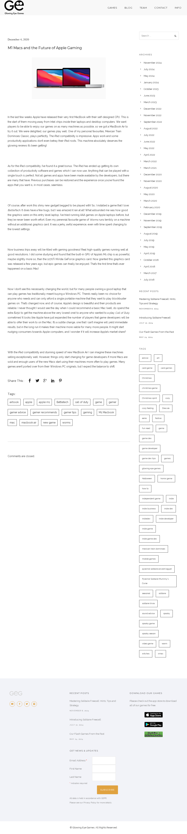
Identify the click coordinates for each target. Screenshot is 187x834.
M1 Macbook (106, 412)
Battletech (62, 402)
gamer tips (70, 412)
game (98, 402)
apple (28, 402)
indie (171, 498)
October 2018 (151, 260)
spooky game (148, 623)
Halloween (147, 478)
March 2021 (150, 168)
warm (164, 643)
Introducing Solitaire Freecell (155, 317)
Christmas (147, 378)
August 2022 (151, 128)
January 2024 (151, 82)
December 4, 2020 (18, 39)
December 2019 (152, 214)
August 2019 (151, 233)
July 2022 (149, 135)
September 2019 (153, 227)
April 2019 (149, 253)
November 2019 (152, 220)
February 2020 (152, 207)
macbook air (29, 422)
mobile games (149, 559)
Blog (128, 7)
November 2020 (153, 181)
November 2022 (152, 115)
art (158, 358)
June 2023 (149, 95)
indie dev (168, 508)
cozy (167, 398)
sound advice (148, 613)
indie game (147, 529)
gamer (112, 402)
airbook (14, 402)
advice (145, 358)
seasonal (146, 593)
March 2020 (150, 200)
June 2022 (149, 141)
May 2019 (149, 246)
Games (112, 7)
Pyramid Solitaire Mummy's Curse (155, 581)
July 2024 (149, 69)
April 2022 (149, 154)
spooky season (149, 633)
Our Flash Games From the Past (156, 332)
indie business (149, 508)
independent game (151, 498)
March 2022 (150, 161)
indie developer (166, 519)
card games (166, 368)
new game (49, 422)
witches (145, 653)
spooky (166, 613)
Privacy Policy (89, 802)
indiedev (146, 519)
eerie (144, 418)
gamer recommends (45, 412)
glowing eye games (151, 468)
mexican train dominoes (153, 549)
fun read (146, 428)
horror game (166, 478)
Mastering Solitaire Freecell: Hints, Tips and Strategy (157, 301)
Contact (160, 7)
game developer (149, 448)
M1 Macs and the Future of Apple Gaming (45, 48)
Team (143, 7)
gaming (87, 412)
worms (66, 422)
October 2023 (151, 89)
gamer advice (18, 412)
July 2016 (149, 279)
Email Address (78, 760)
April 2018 (149, 266)
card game (147, 368)
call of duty (81, 402)
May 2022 (149, 148)
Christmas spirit (149, 398)
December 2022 (152, 108)
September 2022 (153, 122)
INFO (178, 7)
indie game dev (149, 539)
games (167, 458)
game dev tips (149, 458)
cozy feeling (148, 408)
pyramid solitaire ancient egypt (157, 569)
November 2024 (153, 62)
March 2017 (150, 273)
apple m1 (44, 402)
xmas (160, 653)
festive (158, 418)
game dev (147, 438)
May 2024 (149, 76)
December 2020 (153, 174)
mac (12, 422)
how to (145, 488)
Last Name (75, 777)
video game (147, 643)
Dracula (165, 408)
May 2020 (149, 194)
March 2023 (150, 102)
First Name (76, 768)
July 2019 (149, 240)
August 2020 (151, 187)
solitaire (162, 593)
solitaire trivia (148, 603)
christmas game (149, 388)
